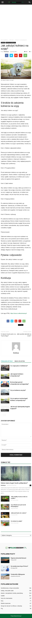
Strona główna (4, 40)
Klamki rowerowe (5, 603)
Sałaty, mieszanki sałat (7, 590)
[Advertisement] (16, 21)
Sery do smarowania (6, 598)
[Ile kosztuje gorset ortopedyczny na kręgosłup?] (5, 384)
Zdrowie (3, 42)
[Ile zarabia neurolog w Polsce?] (5, 568)
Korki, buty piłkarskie (6, 480)
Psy (2, 608)
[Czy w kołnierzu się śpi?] (5, 392)
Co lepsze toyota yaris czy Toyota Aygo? (8, 335)
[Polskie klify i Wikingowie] (5, 576)
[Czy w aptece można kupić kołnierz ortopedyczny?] (5, 400)
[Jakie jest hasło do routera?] (5, 515)
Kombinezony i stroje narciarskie (10, 588)
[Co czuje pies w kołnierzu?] (5, 368)
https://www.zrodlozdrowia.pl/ (18, 313)
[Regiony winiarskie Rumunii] (5, 560)
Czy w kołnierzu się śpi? (18, 390)
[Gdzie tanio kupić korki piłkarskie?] (16, 473)
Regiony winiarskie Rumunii (18, 558)
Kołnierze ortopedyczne (10, 42)
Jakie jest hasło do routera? (18, 513)
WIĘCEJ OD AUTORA (20, 361)
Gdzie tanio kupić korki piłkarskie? (14, 483)
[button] (29, 2)
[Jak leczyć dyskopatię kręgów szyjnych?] (5, 409)
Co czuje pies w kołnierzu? (19, 366)
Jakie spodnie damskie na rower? (24, 335)
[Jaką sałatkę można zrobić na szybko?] (5, 499)
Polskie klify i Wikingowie (18, 574)
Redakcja (6, 51)
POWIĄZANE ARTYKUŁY (7, 361)
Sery (2, 601)
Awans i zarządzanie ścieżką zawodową (12, 593)
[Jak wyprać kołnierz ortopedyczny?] (5, 376)
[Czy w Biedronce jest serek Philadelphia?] (5, 507)
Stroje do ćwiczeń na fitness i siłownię (11, 606)
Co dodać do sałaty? (16, 521)
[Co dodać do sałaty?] (5, 523)
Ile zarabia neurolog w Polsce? (19, 566)
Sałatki (3, 595)
